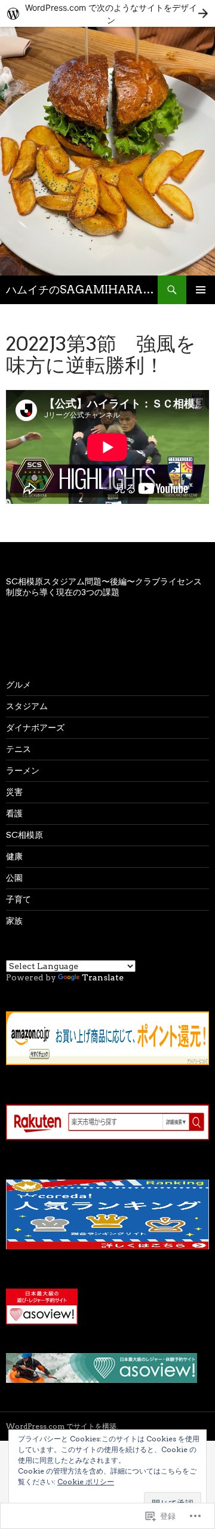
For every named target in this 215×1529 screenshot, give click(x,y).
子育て (18, 899)
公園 (14, 878)
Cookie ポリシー (85, 1481)
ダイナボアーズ (35, 727)
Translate (103, 977)
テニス (18, 749)
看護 (14, 813)
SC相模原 (24, 835)
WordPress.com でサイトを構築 (61, 1426)
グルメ (18, 684)
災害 (14, 792)
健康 (14, 856)
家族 (14, 921)
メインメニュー (200, 290)
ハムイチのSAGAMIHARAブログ (82, 289)
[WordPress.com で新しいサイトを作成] (107, 13)
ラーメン (22, 770)
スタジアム (27, 706)
